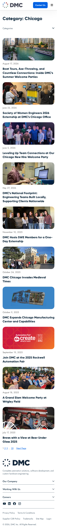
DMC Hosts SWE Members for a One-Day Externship (27, 239)
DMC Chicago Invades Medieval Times (24, 279)
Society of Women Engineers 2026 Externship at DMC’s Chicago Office (27, 115)
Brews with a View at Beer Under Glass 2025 (24, 440)
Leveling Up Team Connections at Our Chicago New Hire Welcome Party (28, 155)
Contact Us (40, 5)
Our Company (10, 481)
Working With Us (11, 489)
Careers (7, 497)
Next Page (21, 448)
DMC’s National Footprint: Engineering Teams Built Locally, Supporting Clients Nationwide (24, 197)
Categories (8, 28)
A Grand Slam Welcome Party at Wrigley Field (24, 399)
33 (12, 448)
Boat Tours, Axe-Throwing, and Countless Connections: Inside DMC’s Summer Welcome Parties (28, 73)
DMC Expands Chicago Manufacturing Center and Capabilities (28, 319)
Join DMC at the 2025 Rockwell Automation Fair (24, 359)
